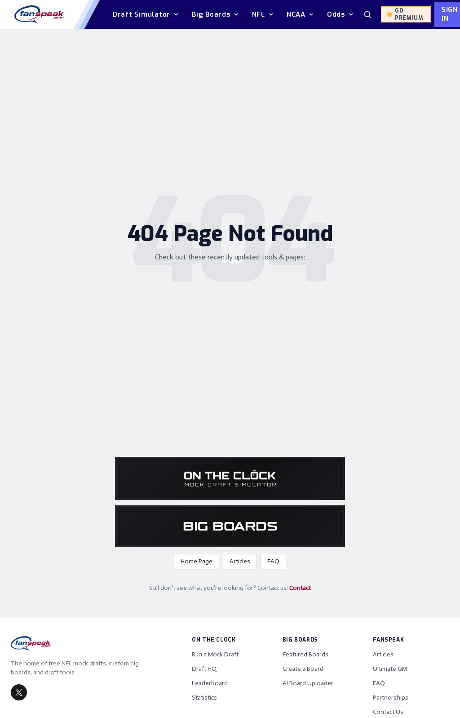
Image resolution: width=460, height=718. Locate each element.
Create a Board (303, 669)
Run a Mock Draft (215, 654)
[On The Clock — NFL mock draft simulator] (230, 478)
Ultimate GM (390, 669)
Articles (240, 561)
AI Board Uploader (308, 683)
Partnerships (390, 697)
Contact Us (388, 712)
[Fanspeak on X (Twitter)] (19, 692)
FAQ (273, 561)
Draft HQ (204, 669)
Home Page (196, 561)
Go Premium (409, 14)
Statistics (204, 697)
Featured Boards (305, 654)
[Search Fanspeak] (367, 14)
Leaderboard (210, 683)
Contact (300, 588)
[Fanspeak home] (39, 14)
